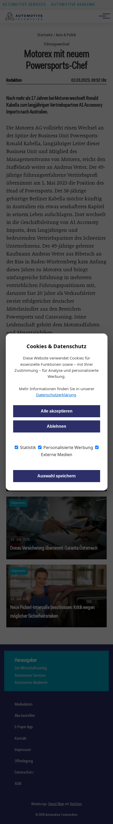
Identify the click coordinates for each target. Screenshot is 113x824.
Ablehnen (56, 426)
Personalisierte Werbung (67, 447)
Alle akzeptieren (57, 411)
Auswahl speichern (56, 476)
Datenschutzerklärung (56, 394)
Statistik (27, 447)
